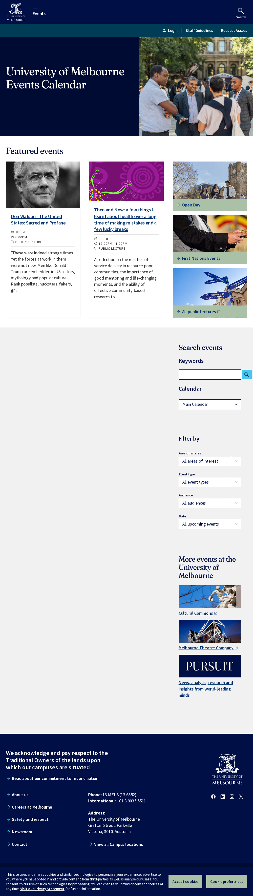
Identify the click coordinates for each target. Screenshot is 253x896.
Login (170, 30)
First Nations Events (201, 258)
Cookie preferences (226, 881)
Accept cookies (185, 881)
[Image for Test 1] (43, 185)
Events (39, 13)
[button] (210, 404)
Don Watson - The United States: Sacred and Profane (38, 219)
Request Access (234, 30)
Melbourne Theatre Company (206, 648)
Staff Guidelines (199, 30)
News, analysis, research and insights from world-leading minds (206, 689)
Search (241, 17)
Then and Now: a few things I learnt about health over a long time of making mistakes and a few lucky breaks (125, 219)
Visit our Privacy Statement (42, 888)
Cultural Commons (196, 613)
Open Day (191, 205)
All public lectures (199, 311)
